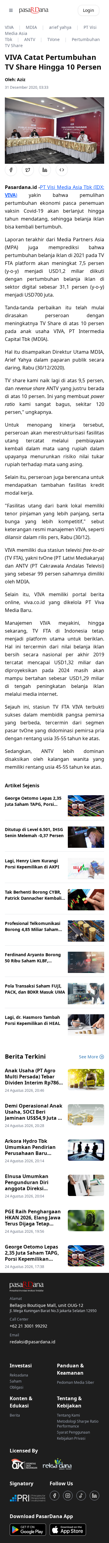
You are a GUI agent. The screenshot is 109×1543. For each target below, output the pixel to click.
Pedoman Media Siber (75, 1382)
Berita (15, 1415)
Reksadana (19, 1375)
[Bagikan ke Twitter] (28, 170)
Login (88, 10)
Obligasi (16, 1387)
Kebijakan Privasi (71, 1438)
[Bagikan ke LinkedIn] (45, 170)
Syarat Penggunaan (73, 1432)
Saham (15, 1381)
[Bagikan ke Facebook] (11, 170)
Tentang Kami (68, 1415)
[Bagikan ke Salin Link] (62, 170)
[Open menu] (11, 10)
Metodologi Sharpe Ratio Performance (77, 1424)
